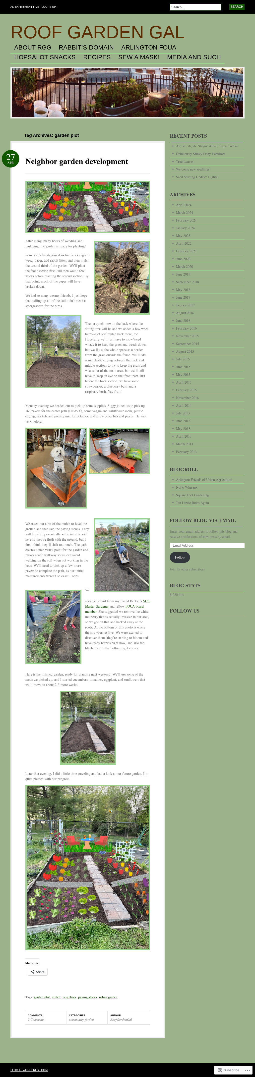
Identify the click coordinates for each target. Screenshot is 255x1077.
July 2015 (183, 359)
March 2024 (184, 212)
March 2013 (184, 444)
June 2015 (183, 366)
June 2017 (183, 297)
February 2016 (186, 328)
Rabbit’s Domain (86, 47)
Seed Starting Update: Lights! (197, 176)
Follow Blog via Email (203, 520)
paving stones (87, 997)
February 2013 (186, 451)
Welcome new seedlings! (193, 169)
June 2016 (183, 320)
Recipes (97, 57)
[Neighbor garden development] (87, 236)
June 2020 (183, 258)
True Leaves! (185, 161)
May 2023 (183, 235)
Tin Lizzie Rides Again (192, 502)
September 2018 (187, 282)
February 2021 (186, 251)
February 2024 (186, 220)
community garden (81, 1019)
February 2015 (186, 390)
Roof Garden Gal (97, 32)
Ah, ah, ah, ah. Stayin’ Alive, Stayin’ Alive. (207, 146)
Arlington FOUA (148, 47)
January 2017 (185, 305)
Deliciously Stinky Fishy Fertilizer (200, 153)
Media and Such (194, 57)
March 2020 (184, 266)
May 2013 (183, 428)
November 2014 (187, 397)
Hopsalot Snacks (45, 57)
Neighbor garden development (76, 161)
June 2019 (183, 274)
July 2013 (183, 413)
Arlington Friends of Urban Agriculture (204, 479)
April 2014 (183, 405)
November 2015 (187, 336)
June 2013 (183, 420)
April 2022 (183, 243)
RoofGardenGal (121, 1019)
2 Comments (36, 1019)
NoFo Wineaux (186, 487)
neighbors (69, 997)
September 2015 (187, 343)
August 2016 (185, 312)
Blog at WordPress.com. (29, 1070)
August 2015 (185, 351)
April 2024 (183, 204)
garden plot (42, 997)
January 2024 (185, 228)
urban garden (108, 997)
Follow (180, 557)
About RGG (32, 47)
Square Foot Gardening (192, 495)
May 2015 (183, 374)
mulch (56, 997)
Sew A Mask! (139, 57)
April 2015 (183, 382)
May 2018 (183, 289)
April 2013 (183, 436)
